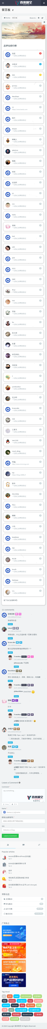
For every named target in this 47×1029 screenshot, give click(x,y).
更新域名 (6, 1014)
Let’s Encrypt (26, 996)
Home (7, 18)
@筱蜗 (16, 721)
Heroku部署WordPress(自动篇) (19, 856)
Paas (30, 1001)
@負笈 (16, 767)
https (16, 996)
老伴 (10, 870)
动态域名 (16, 1014)
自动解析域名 (35, 1010)
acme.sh (6, 1005)
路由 (22, 1005)
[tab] (8, 844)
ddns (11, 1010)
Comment (6, 787)
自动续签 (38, 1001)
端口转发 (30, 1005)
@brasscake (18, 663)
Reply (10, 624)
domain (15, 1005)
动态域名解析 (21, 1010)
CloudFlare (25, 1019)
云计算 (5, 1019)
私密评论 (36, 801)
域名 (4, 1001)
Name (4, 808)
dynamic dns (27, 1014)
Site (3, 826)
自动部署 (14, 1019)
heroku (12, 1001)
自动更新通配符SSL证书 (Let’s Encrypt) (22, 885)
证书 (9, 996)
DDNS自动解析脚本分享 (17, 863)
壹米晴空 (18, 1026)
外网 (38, 1005)
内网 (4, 1010)
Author (24, 656)
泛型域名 (37, 996)
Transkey (17, 656)
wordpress (21, 1001)
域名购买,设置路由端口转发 (18, 878)
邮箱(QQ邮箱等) (8, 817)
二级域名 (38, 1014)
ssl (4, 996)
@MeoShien (18, 691)
